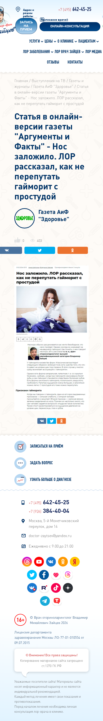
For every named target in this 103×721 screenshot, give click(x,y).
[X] (40, 250)
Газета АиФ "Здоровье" (53, 215)
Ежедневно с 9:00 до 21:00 (51, 545)
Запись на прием (26, 26)
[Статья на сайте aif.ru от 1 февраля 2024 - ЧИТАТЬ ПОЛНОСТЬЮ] (51, 409)
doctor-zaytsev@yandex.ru (50, 535)
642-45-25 (74, 9)
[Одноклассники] (73, 250)
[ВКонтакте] (41, 421)
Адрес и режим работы (28, 13)
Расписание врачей (54, 19)
